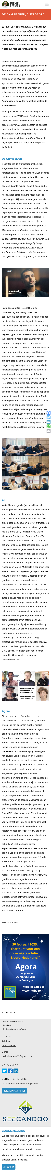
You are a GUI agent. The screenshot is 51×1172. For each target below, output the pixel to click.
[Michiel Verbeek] (11, 5)
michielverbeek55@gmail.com (17, 1056)
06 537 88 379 (9, 1045)
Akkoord (8, 1167)
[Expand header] (47, 4)
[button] (25, 282)
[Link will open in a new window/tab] (4, 1071)
